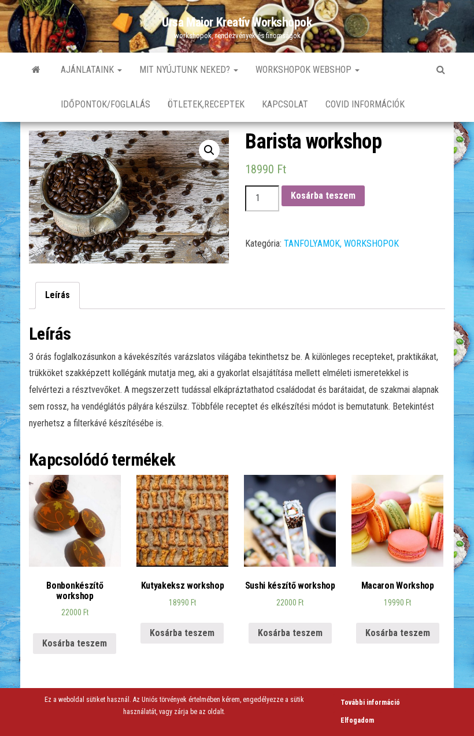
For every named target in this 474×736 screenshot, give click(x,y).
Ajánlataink (88, 69)
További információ (370, 702)
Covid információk (365, 104)
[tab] (57, 295)
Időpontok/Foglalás (105, 104)
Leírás (57, 294)
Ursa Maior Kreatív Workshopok (237, 22)
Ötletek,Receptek (206, 104)
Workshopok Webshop (304, 69)
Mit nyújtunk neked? (185, 69)
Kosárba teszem (323, 195)
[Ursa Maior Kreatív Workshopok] (36, 70)
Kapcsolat (285, 104)
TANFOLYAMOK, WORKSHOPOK (341, 243)
